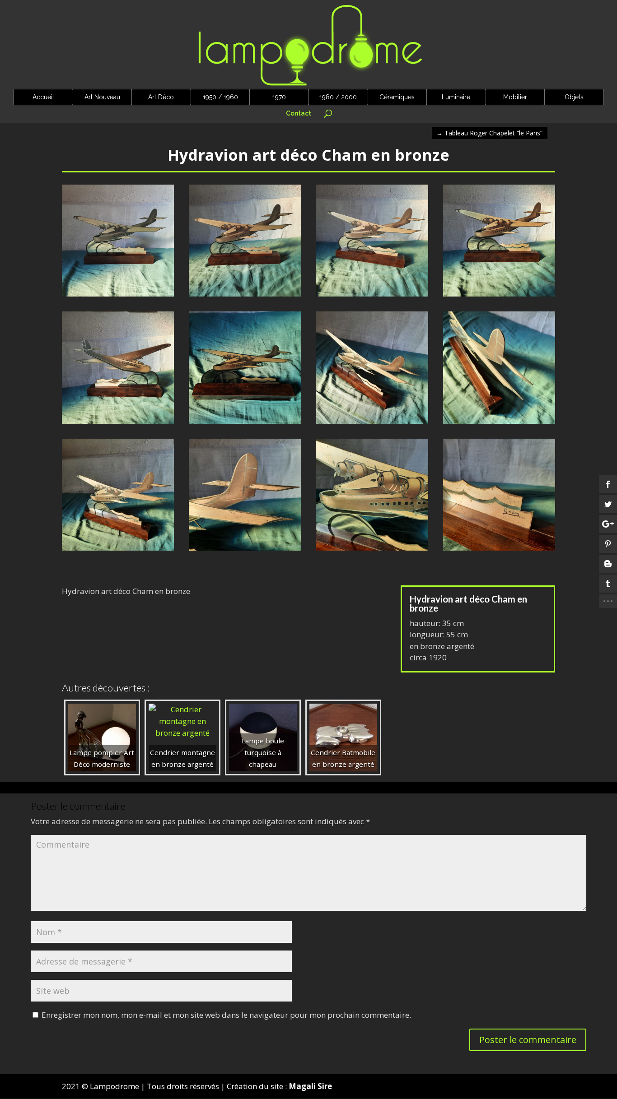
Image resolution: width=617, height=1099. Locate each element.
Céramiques (397, 97)
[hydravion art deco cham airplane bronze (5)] (499, 296)
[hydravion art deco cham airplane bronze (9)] (245, 550)
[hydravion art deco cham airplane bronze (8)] (372, 550)
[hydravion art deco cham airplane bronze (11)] (499, 423)
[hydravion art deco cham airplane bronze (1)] (118, 296)
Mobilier (515, 97)
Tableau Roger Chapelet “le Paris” (489, 133)
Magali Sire (310, 1086)
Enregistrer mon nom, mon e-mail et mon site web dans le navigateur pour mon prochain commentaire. (226, 1015)
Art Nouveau (102, 97)
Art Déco (161, 97)
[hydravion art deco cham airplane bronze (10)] (118, 550)
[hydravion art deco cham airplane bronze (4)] (372, 296)
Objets (574, 97)
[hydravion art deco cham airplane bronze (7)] (245, 423)
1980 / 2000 (338, 97)
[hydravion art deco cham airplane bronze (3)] (499, 550)
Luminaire (456, 97)
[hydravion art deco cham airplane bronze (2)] (245, 296)
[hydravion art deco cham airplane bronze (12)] (372, 423)
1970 (279, 97)
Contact (298, 113)
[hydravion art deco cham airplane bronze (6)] (118, 423)
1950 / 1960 (220, 97)
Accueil (43, 97)
